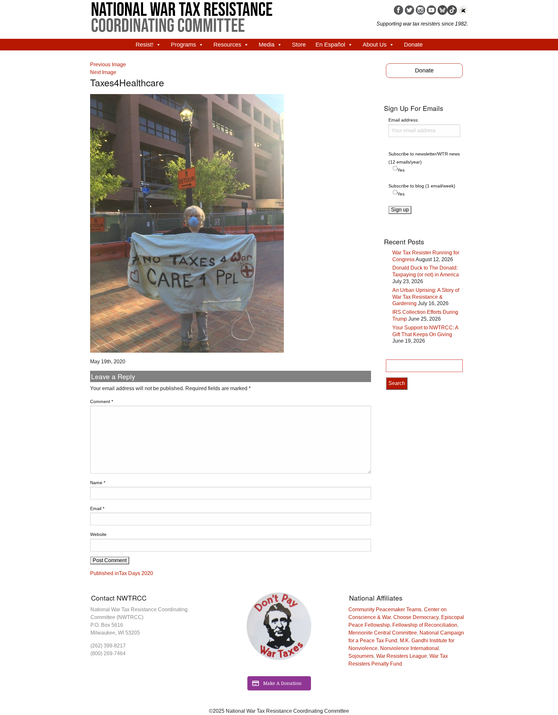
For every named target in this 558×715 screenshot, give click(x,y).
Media (266, 44)
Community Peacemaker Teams (384, 609)
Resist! (144, 44)
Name (97, 482)
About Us (375, 44)
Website (98, 534)
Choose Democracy (416, 617)
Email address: (403, 120)
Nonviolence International (409, 648)
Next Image (103, 72)
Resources (227, 44)
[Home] (182, 15)
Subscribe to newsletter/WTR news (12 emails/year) (424, 158)
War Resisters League (401, 656)
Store (299, 44)
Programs (183, 44)
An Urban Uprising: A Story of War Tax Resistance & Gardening (425, 296)
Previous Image (108, 64)
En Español (330, 44)
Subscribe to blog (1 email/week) (421, 185)
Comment (101, 401)
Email (97, 508)
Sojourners (361, 656)
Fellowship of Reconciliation (424, 625)
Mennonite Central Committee (382, 632)
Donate (413, 44)
